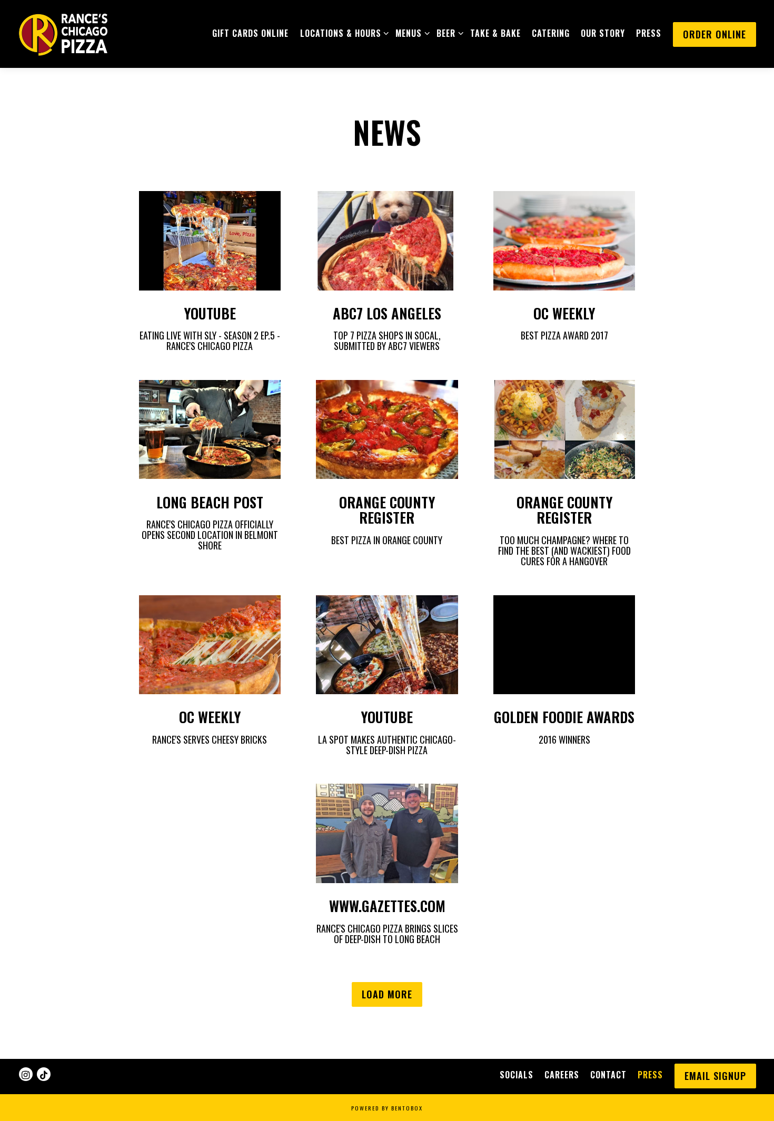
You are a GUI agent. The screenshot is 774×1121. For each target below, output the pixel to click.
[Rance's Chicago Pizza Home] (62, 33)
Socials (516, 1074)
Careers (561, 1074)
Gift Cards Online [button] (250, 33)
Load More (392, 994)
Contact (608, 1074)
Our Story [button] (603, 33)
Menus (410, 32)
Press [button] (648, 33)
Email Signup (715, 1076)
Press (650, 1074)
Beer (448, 32)
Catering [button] (551, 33)
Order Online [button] (714, 34)
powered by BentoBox (387, 1108)
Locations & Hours (342, 32)
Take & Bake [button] (495, 33)
